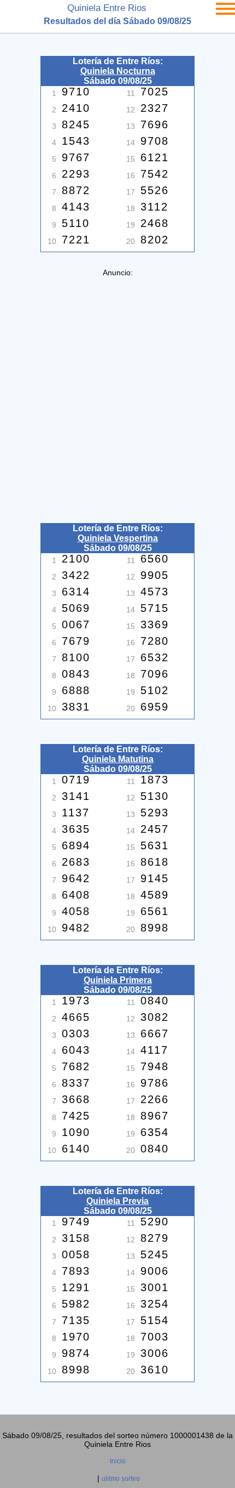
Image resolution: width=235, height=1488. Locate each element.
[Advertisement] (117, 395)
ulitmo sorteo (121, 1479)
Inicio (118, 1461)
